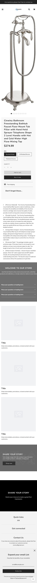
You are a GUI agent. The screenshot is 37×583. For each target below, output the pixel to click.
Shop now (9, 463)
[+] (11, 167)
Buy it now (17, 177)
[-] (4, 167)
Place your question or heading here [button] (12, 285)
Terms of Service (19, 578)
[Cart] (34, 9)
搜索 (18, 520)
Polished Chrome (11, 159)
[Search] (29, 9)
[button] (11, 113)
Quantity (7, 164)
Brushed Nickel (10, 154)
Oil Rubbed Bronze (24, 154)
